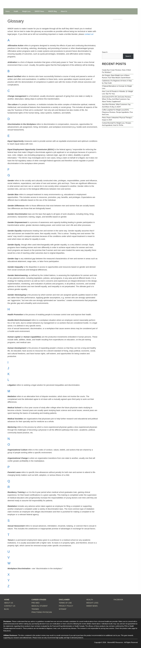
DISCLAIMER (64, 600)
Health (16, 11)
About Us (64, 11)
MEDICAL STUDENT (39, 606)
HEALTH (89, 600)
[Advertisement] (117, 35)
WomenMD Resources (115, 642)
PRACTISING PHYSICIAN (41, 612)
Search (104, 52)
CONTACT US (9, 606)
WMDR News (39, 11)
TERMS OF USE (65, 603)
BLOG (6, 609)
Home (7, 11)
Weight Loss (26, 11)
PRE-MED (35, 603)
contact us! (89, 34)
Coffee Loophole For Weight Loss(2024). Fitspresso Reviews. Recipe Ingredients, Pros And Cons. (117, 112)
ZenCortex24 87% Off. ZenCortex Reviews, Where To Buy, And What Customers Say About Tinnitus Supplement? (116, 99)
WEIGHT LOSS (92, 603)
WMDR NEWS (92, 606)
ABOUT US (8, 603)
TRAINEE (35, 609)
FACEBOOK (118, 600)
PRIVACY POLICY (66, 606)
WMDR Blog (52, 11)
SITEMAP (62, 609)
